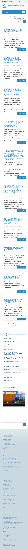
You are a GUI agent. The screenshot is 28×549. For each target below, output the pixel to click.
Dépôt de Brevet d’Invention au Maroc (10, 459)
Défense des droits (6, 440)
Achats (5, 346)
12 (8, 323)
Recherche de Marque (7, 435)
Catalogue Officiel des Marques (9, 444)
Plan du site (13, 545)
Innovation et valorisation (8, 466)
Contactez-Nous (8, 380)
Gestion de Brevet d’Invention (8, 457)
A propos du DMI (6, 478)
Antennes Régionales (9, 364)
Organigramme (7, 338)
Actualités (6, 369)
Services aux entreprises (9, 374)
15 (15, 323)
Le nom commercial (7, 500)
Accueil (3, 16)
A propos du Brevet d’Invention (9, 455)
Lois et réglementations (9, 344)
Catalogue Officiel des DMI (8, 486)
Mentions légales (6, 545)
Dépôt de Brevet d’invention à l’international (11, 461)
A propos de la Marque (7, 433)
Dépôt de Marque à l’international (9, 437)
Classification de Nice (7, 445)
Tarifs (4, 448)
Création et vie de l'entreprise (8, 499)
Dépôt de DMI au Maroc (7, 481)
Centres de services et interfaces (11, 366)
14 (13, 323)
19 (24, 323)
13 (11, 323)
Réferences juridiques (7, 504)
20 (11, 325)
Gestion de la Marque (7, 439)
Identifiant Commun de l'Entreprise (9, 503)
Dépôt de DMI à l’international (8, 482)
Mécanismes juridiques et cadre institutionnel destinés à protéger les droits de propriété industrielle (13, 353)
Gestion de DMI (6, 484)
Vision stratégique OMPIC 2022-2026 (12, 341)
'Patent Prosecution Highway (8, 465)
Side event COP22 (8, 377)
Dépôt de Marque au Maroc (8, 436)
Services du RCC (6, 502)
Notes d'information (8, 349)
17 (20, 323)
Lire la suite (22, 49)
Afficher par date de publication (18, 19)
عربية (23, 1)
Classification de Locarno (8, 488)
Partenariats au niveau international (12, 372)
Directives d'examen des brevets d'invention (11, 462)
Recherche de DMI (6, 480)
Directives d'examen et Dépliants (11, 361)
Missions (6, 335)
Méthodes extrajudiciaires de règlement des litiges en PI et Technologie (14, 358)
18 (22, 323)
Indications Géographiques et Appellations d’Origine (12, 441)
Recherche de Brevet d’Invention (9, 458)
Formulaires (5, 447)
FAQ (4, 449)
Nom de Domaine (6, 443)
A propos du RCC (6, 498)
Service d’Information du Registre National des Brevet (13, 467)
